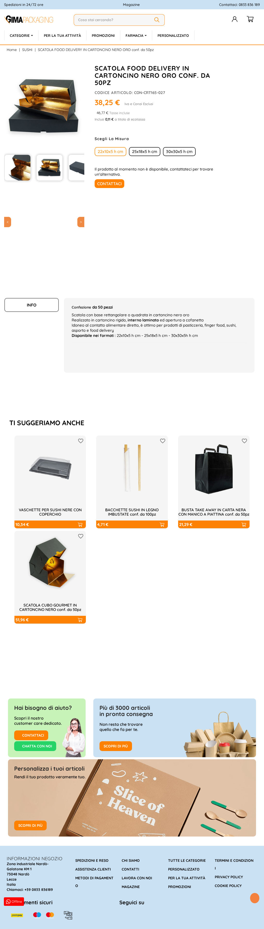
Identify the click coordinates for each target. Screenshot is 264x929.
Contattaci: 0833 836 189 (239, 4)
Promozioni (179, 886)
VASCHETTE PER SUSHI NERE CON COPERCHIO (50, 512)
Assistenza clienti (93, 869)
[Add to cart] (80, 524)
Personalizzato (184, 869)
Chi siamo (131, 860)
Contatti (130, 869)
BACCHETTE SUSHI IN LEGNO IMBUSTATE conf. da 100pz (132, 512)
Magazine (131, 4)
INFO (31, 305)
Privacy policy (229, 877)
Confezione (81, 307)
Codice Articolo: (114, 92)
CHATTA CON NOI (36, 746)
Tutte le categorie (187, 860)
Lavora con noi (137, 878)
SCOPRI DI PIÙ (116, 746)
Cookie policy (228, 885)
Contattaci (109, 183)
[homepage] (37, 19)
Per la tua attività (186, 878)
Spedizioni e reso (92, 860)
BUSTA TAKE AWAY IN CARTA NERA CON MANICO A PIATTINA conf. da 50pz (213, 512)
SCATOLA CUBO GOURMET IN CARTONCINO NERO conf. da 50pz (50, 607)
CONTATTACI (32, 735)
